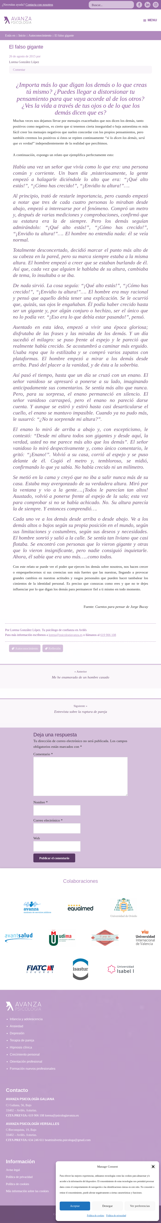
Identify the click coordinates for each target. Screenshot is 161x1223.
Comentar (19, 69)
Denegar (107, 1205)
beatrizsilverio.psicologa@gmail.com (68, 1140)
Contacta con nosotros (39, 4)
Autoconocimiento (26, 648)
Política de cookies (95, 1215)
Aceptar (75, 1205)
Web (36, 838)
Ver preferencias (140, 1205)
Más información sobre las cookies (27, 1191)
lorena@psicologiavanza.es (65, 635)
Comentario (43, 754)
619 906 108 (108, 635)
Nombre (40, 802)
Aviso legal (13, 1170)
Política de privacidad (116, 1215)
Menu (152, 20)
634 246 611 (36, 1140)
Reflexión (54, 648)
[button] (153, 1167)
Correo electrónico (48, 820)
